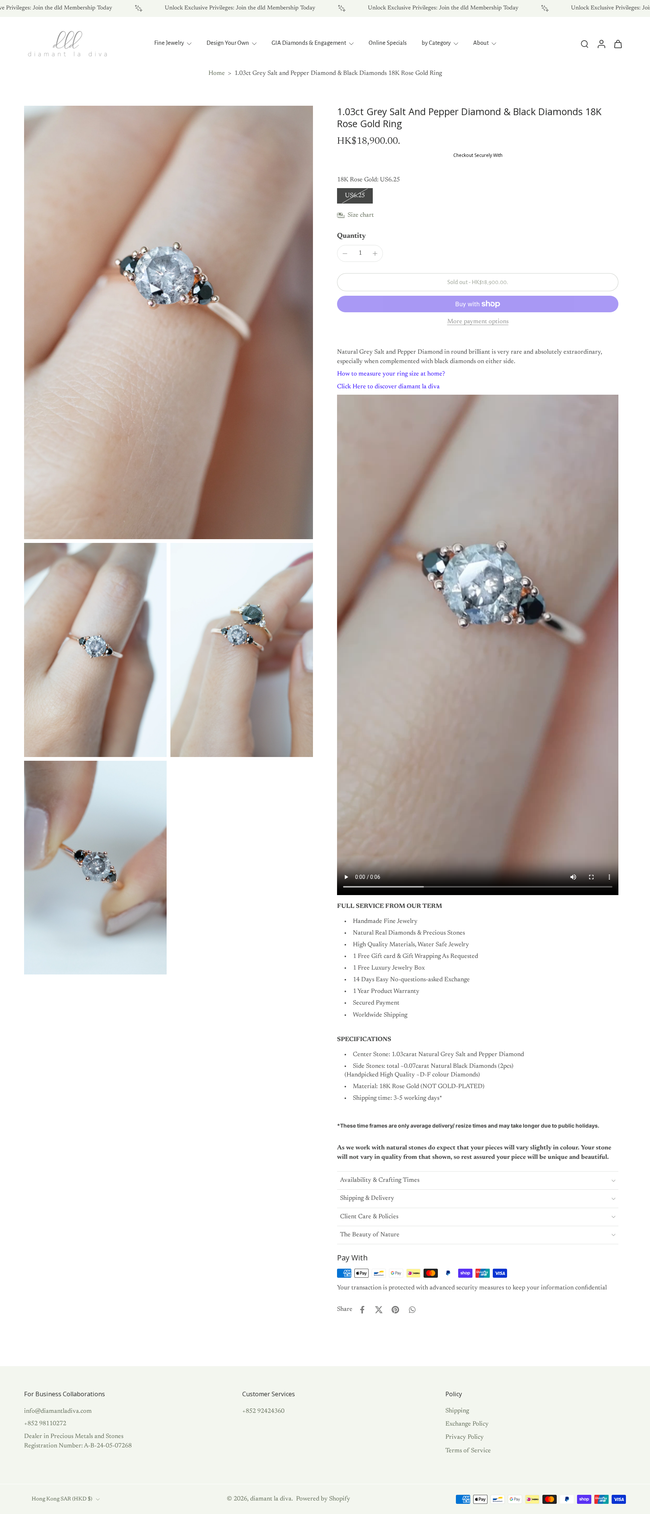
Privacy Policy (464, 1437)
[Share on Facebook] (362, 1309)
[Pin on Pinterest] (395, 1309)
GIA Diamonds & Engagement (309, 43)
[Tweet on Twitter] (379, 1309)
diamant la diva (271, 1499)
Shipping (457, 1411)
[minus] (344, 253)
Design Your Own (228, 43)
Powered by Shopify (323, 1499)
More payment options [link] (478, 322)
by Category (436, 43)
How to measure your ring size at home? (391, 374)
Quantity (351, 236)
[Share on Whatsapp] (412, 1309)
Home (216, 73)
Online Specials (388, 43)
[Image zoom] (168, 322)
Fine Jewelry (169, 43)
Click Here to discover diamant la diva (388, 387)
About (481, 43)
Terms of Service (468, 1450)
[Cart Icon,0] (617, 43)
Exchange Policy (467, 1424)
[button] (477, 282)
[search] (584, 43)
